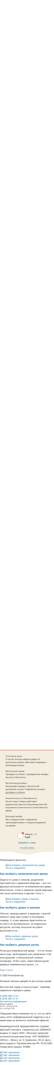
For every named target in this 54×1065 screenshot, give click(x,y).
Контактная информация (13, 1001)
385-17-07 (15, 21)
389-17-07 (15, 24)
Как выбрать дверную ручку (19, 944)
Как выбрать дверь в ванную (20, 907)
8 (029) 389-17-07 (9, 996)
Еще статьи (6, 970)
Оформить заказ (27, 842)
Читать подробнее (15, 868)
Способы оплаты (27, 847)
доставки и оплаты (15, 792)
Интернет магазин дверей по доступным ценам (25, 981)
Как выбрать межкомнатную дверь (24, 873)
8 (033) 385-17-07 (9, 998)
